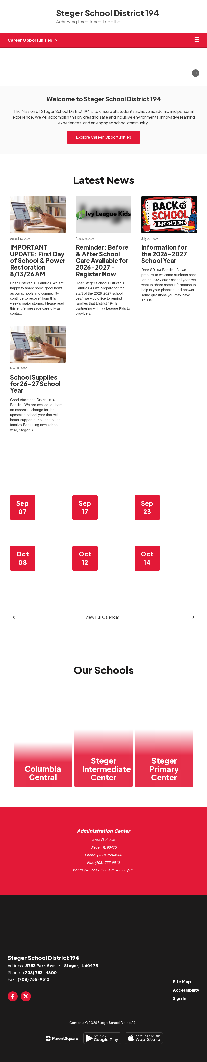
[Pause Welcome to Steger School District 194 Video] (195, 73)
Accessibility (186, 990)
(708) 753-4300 (40, 972)
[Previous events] (14, 617)
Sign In (179, 998)
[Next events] (193, 617)
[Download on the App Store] (144, 1038)
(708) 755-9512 (33, 979)
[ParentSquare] (62, 1038)
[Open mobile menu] (197, 40)
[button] (33, 40)
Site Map (182, 981)
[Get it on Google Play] (102, 1038)
